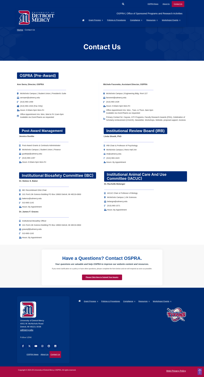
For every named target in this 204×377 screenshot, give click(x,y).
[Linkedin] (55, 346)
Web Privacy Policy (176, 371)
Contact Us (178, 4)
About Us (166, 4)
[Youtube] (36, 346)
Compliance (135, 20)
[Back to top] (200, 371)
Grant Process (95, 20)
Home (20, 29)
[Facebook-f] (23, 346)
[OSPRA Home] (83, 20)
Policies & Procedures (116, 20)
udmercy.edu (26, 330)
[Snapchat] (49, 346)
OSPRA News (153, 4)
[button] (123, 4)
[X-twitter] (29, 346)
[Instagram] (42, 346)
